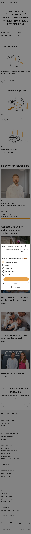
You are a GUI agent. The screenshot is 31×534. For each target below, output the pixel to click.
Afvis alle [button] (16, 283)
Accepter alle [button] (16, 279)
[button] (15, 287)
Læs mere (24, 258)
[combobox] (25, 246)
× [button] (27, 246)
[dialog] (15, 267)
